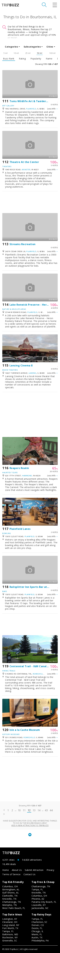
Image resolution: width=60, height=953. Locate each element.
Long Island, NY (10, 925)
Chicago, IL (38, 931)
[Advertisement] (30, 202)
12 (29, 810)
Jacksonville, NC (40, 908)
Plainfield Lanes (20, 529)
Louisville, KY (39, 904)
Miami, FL (37, 934)
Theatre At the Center (24, 162)
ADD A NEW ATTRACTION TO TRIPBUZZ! (30, 825)
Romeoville (38, 674)
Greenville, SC (9, 940)
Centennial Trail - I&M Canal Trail (32, 666)
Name (49, 58)
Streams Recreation (23, 244)
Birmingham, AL (10, 889)
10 (19, 810)
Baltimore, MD (10, 934)
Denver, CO (38, 925)
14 (39, 810)
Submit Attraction (34, 870)
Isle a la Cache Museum (25, 730)
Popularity (35, 58)
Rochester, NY (10, 937)
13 (34, 810)
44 (51, 810)
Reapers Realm (19, 468)
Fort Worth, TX (10, 928)
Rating (22, 58)
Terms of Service (11, 874)
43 (46, 810)
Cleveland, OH (9, 922)
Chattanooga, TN (11, 901)
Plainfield (31, 109)
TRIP (10, 5)
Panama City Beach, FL (44, 901)
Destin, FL (37, 928)
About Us (17, 870)
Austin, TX (37, 937)
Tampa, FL (37, 889)
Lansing (32, 373)
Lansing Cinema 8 (21, 365)
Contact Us (29, 874)
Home (5, 870)
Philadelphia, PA (40, 940)
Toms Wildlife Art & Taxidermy (30, 101)
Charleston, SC (39, 922)
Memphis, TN (9, 904)
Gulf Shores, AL (10, 892)
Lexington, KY (9, 918)
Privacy (50, 870)
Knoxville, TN (9, 898)
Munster (26, 169)
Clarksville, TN (10, 895)
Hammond (27, 475)
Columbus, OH (10, 886)
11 (24, 810)
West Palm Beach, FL (13, 908)
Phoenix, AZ (38, 898)
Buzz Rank (8, 58)
